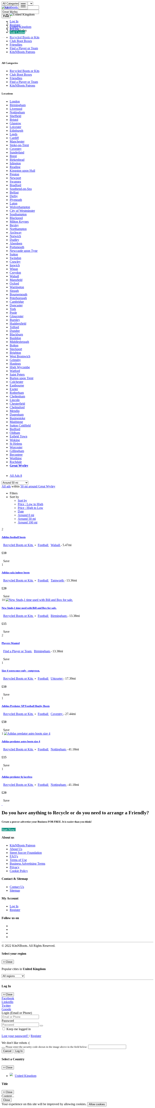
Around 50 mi (27, 518)
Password (8, 1020)
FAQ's (14, 856)
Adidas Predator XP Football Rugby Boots (26, 706)
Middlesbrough (19, 341)
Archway (16, 232)
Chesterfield (17, 403)
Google (6, 1009)
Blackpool (16, 218)
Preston (14, 174)
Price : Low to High (30, 504)
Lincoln (15, 400)
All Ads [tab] (16, 475)
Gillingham (17, 451)
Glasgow (15, 123)
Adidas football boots (14, 537)
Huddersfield (18, 323)
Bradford (15, 185)
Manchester (17, 141)
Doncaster (16, 305)
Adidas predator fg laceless (17, 776)
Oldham (15, 432)
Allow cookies (97, 1104)
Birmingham (18, 105)
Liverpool (16, 108)
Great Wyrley (19, 465)
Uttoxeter (57, 678)
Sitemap (15, 890)
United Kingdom (25, 1075)
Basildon (15, 338)
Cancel (7, 1051)
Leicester (15, 127)
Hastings (15, 363)
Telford (14, 327)
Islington (15, 163)
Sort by (22, 500)
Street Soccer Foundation (26, 852)
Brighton (15, 352)
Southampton (18, 214)
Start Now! (9, 829)
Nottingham (17, 112)
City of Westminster (22, 210)
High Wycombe (20, 367)
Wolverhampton (20, 207)
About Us (16, 849)
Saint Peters (17, 374)
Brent (13, 156)
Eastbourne (17, 385)
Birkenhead (17, 159)
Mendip (15, 411)
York (13, 309)
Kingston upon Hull (22, 170)
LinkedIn (7, 1002)
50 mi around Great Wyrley (37, 486)
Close (6, 1100)
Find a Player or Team (24, 48)
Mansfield (16, 280)
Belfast (14, 192)
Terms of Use (18, 860)
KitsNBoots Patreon (22, 845)
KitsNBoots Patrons (22, 52)
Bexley (14, 225)
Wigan (14, 269)
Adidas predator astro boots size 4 (21, 741)
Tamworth (58, 580)
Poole (13, 312)
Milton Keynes (19, 221)
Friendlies (16, 44)
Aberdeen (16, 243)
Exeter (14, 389)
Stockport (16, 349)
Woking (15, 440)
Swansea (15, 181)
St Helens (16, 443)
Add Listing (17, 32)
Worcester (16, 447)
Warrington (17, 287)
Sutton (14, 254)
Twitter (6, 1005)
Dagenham (17, 414)
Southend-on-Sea (21, 189)
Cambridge (17, 301)
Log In (14, 21)
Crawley (15, 261)
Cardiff (14, 138)
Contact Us (17, 887)
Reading (15, 167)
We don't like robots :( (16, 1042)
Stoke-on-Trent (19, 145)
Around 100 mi (27, 522)
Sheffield (15, 116)
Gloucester (16, 316)
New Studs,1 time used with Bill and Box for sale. (29, 607)
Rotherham (17, 392)
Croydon (15, 272)
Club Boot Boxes (21, 41)
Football (43, 545)
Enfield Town (18, 436)
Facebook (8, 998)
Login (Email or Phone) (17, 1013)
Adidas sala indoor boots (16, 572)
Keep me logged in (18, 1029)
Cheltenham (17, 396)
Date (21, 511)
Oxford (14, 283)
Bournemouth (18, 294)
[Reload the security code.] (3, 1046)
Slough (14, 290)
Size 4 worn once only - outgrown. (21, 670)
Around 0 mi (26, 515)
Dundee (15, 331)
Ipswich (15, 265)
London (15, 101)
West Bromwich (20, 356)
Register (15, 25)
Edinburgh (16, 130)
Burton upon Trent (21, 378)
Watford (15, 371)
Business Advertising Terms (27, 863)
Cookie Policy (19, 871)
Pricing (14, 28)
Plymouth (16, 199)
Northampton (18, 229)
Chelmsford (17, 407)
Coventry (16, 148)
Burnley (15, 320)
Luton (13, 203)
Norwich (15, 236)
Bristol (14, 119)
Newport (15, 178)
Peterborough (18, 298)
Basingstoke (17, 418)
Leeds (13, 134)
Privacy (14, 867)
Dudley (14, 240)
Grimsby (15, 360)
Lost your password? (15, 1036)
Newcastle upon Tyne (24, 250)
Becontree (16, 454)
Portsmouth (17, 247)
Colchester (16, 381)
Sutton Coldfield (20, 425)
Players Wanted (11, 643)
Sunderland (17, 152)
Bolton (14, 345)
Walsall (14, 276)
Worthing (16, 458)
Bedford (15, 429)
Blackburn (16, 334)
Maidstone (16, 422)
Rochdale (16, 462)
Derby (14, 196)
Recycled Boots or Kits (18, 545)
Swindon (15, 258)
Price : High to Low (30, 508)
